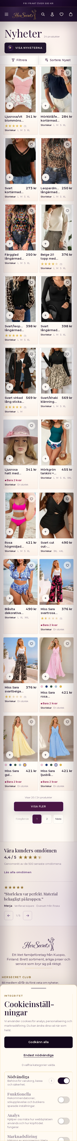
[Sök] (42, 14)
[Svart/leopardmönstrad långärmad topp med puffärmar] (20, 299)
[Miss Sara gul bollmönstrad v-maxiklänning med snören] (20, 738)
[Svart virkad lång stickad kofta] (20, 370)
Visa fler (38, 806)
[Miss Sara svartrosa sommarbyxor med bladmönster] (56, 582)
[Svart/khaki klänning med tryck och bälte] (56, 370)
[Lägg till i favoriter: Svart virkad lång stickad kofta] (31, 354)
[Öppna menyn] (6, 14)
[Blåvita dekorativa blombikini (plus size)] (20, 582)
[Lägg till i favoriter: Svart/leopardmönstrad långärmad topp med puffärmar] (31, 282)
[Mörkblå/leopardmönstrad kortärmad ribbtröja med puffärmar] (56, 89)
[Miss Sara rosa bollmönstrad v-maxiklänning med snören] (56, 660)
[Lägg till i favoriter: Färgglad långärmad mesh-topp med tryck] (31, 210)
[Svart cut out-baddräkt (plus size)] (56, 515)
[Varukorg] (70, 14)
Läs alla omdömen (17, 872)
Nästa (58, 818)
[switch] (38, 1100)
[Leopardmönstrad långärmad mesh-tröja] (56, 161)
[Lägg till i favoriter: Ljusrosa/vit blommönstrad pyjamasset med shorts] (31, 72)
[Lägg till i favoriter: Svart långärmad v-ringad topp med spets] (67, 282)
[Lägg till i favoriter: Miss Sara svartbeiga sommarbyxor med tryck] (31, 643)
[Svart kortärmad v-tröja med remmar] (20, 161)
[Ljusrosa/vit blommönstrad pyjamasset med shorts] (20, 89)
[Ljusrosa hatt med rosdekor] (20, 442)
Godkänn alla (38, 1042)
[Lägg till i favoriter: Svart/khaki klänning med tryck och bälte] (67, 354)
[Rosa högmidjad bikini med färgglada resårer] (20, 515)
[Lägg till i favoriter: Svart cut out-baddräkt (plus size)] (67, 498)
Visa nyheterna (25, 47)
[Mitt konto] (52, 14)
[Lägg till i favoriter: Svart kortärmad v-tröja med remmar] (31, 144)
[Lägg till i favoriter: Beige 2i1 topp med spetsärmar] (67, 210)
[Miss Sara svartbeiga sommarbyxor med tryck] (20, 660)
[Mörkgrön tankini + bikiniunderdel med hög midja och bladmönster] (56, 442)
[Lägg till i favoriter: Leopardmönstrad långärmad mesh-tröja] (67, 144)
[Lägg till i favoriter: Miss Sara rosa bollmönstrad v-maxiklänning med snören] (67, 643)
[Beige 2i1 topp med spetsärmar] (56, 227)
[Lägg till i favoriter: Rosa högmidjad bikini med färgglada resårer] (31, 498)
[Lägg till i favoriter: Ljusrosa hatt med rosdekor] (31, 425)
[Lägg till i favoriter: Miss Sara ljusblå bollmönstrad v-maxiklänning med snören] (67, 722)
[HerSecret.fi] (24, 15)
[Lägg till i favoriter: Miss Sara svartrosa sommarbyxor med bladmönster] (67, 565)
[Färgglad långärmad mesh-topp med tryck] (20, 227)
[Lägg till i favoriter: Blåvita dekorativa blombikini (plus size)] (31, 565)
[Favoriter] (61, 14)
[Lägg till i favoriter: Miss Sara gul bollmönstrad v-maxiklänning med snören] (31, 722)
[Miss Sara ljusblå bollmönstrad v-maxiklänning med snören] (56, 738)
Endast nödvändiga (39, 1055)
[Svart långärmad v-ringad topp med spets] (56, 299)
